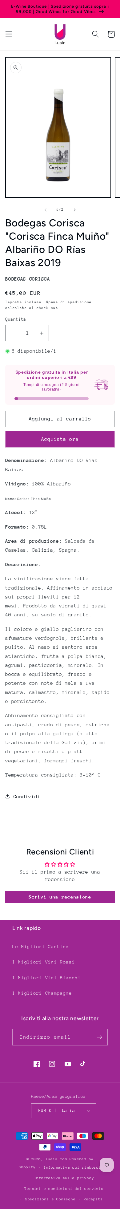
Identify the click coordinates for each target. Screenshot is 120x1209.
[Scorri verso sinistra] (45, 210)
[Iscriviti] (99, 1037)
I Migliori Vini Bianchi (46, 977)
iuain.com (56, 1159)
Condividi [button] (27, 796)
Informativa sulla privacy (64, 1178)
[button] (9, 34)
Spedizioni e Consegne (50, 1199)
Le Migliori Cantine (40, 946)
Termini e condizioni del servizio (64, 1189)
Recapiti (93, 1199)
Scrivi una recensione (60, 896)
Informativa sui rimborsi (72, 1167)
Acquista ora (60, 439)
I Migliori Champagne (42, 993)
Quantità (15, 319)
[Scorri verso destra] (74, 210)
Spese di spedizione (69, 302)
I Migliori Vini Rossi (43, 961)
